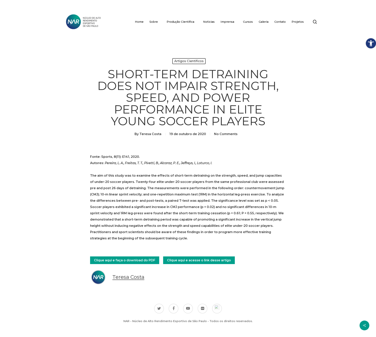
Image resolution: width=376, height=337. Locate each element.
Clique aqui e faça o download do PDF (124, 260)
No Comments (226, 134)
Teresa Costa (150, 134)
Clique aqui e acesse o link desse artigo (199, 260)
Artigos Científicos (189, 61)
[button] (371, 43)
